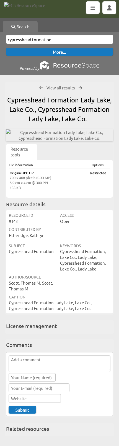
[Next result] (80, 88)
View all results (60, 87)
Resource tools (19, 151)
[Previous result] (41, 88)
